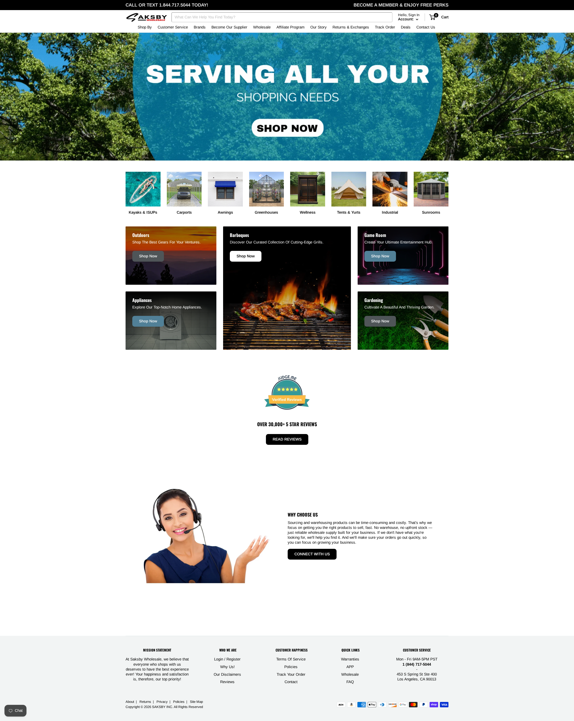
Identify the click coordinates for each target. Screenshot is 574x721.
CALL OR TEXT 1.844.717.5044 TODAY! (167, 4)
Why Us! (227, 667)
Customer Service (173, 27)
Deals (406, 27)
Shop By (145, 27)
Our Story (318, 27)
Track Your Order (291, 674)
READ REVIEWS (287, 439)
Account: (406, 19)
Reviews (227, 682)
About (130, 702)
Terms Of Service (291, 659)
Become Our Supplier (229, 27)
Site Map (196, 702)
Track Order (385, 27)
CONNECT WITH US (312, 554)
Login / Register (227, 659)
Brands (200, 27)
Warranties (350, 659)
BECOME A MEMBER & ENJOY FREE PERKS (401, 4)
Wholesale (262, 27)
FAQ (350, 682)
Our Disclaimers (227, 674)
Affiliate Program (290, 27)
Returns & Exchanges (351, 27)
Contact (291, 682)
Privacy (162, 702)
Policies (291, 667)
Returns (145, 702)
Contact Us (425, 27)
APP (350, 667)
